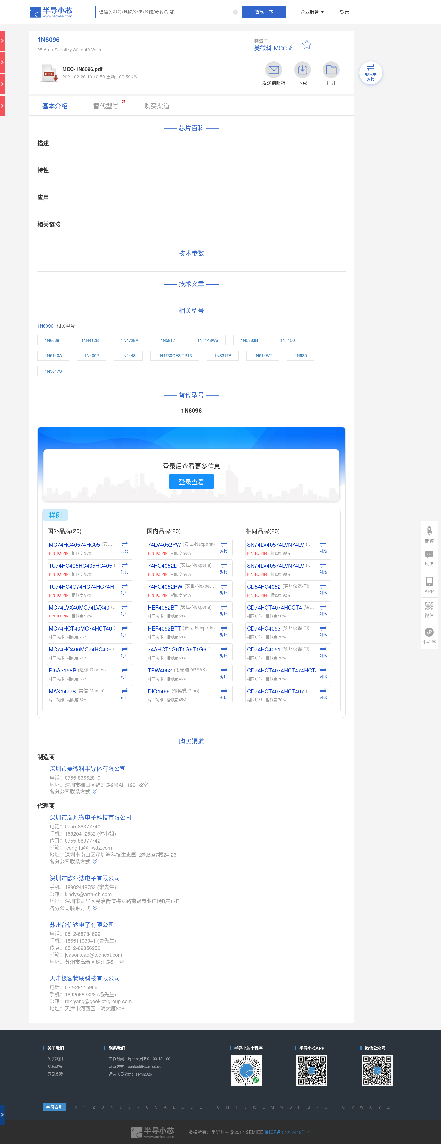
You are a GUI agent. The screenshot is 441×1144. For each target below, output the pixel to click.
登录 (286, 6)
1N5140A (131, 191)
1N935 (265, 191)
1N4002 (152, 191)
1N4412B (151, 182)
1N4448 (172, 191)
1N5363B (238, 182)
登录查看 (205, 258)
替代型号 (161, 56)
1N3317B (223, 191)
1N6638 (131, 182)
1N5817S (131, 199)
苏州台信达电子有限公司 (146, 495)
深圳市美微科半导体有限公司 (149, 412)
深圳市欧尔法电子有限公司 (147, 470)
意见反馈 (132, 575)
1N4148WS (216, 182)
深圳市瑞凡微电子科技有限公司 (150, 438)
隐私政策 (132, 571)
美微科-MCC (247, 26)
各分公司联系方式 (140, 424)
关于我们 (132, 567)
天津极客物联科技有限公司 (147, 524)
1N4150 (259, 182)
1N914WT (245, 191)
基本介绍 (132, 56)
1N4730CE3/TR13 (197, 191)
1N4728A (173, 182)
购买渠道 (185, 56)
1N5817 (194, 182)
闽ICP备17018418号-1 (255, 606)
